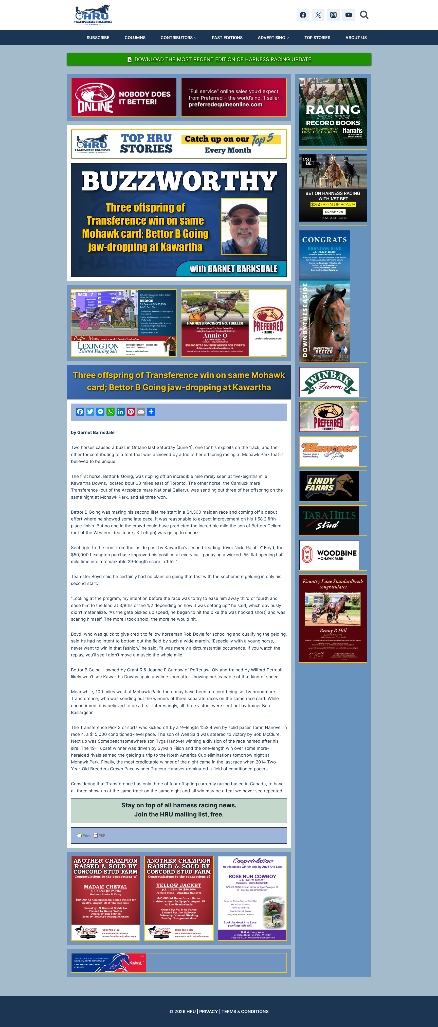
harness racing (195, 805)
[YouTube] (348, 15)
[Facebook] (303, 15)
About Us (356, 37)
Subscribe (98, 37)
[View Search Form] (364, 15)
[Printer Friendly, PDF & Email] (179, 835)
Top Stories (317, 37)
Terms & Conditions (245, 1011)
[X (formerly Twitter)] (318, 15)
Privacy (208, 1011)
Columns (135, 37)
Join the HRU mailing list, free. (179, 814)
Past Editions (227, 37)
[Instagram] (333, 15)
